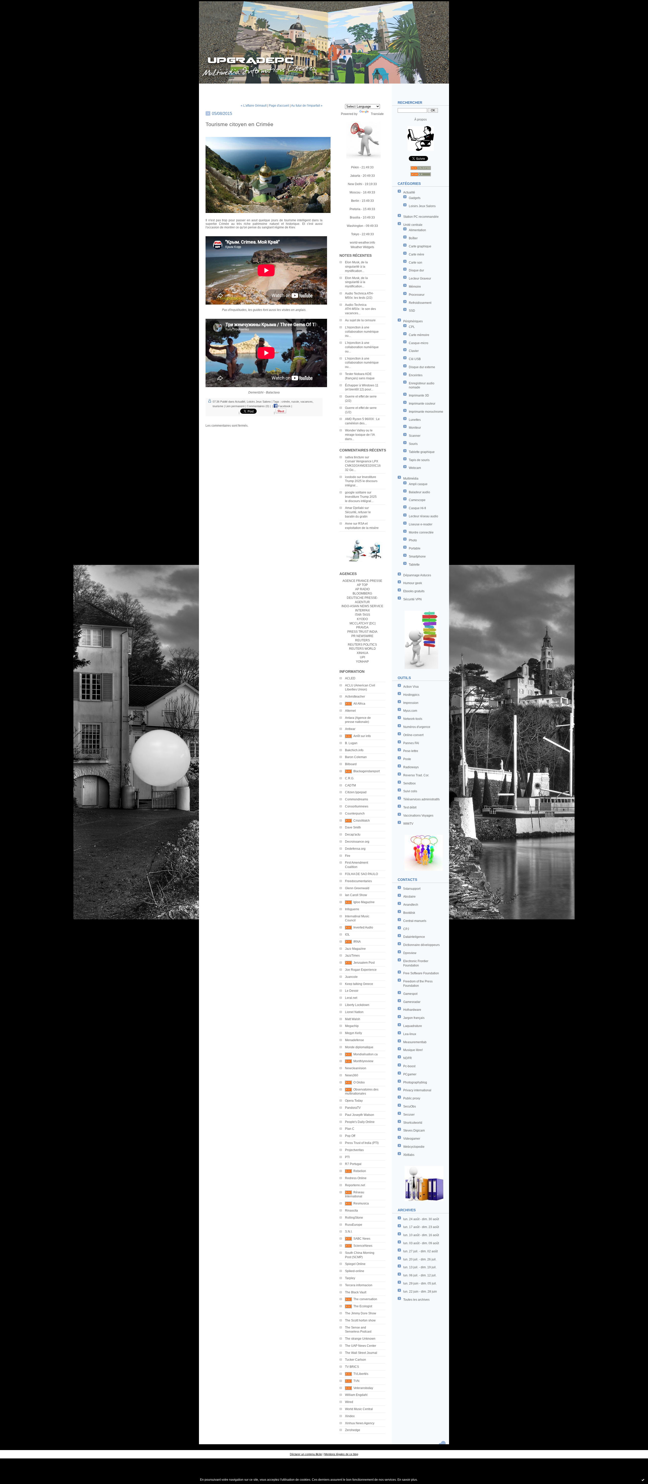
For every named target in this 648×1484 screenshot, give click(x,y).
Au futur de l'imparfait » (306, 105)
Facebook (284, 406)
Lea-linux (409, 1034)
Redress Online (356, 1178)
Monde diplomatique (359, 1047)
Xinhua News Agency (359, 1423)
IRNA (357, 941)
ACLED (350, 678)
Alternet (350, 711)
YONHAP (362, 661)
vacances (306, 401)
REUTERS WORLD (362, 648)
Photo (413, 540)
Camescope (417, 500)
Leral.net (351, 998)
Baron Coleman (356, 757)
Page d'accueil (279, 105)
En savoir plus (407, 1479)
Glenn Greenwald (357, 888)
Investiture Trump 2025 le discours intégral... (361, 481)
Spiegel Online (355, 1264)
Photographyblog (415, 1082)
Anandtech (410, 904)
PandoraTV (353, 1108)
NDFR (407, 1058)
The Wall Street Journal (361, 1353)
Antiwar (350, 729)
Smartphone (417, 556)
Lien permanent (235, 406)
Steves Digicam (414, 1130)
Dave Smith (353, 827)
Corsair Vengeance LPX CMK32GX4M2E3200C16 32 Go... (363, 466)
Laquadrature (412, 1026)
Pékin (355, 167)
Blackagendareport (366, 771)
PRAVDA (362, 627)
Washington (355, 226)
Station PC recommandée (421, 217)
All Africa (359, 703)
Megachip (352, 1026)
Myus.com (410, 711)
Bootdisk (409, 913)
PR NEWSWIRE (362, 636)
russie (295, 401)
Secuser (409, 1114)
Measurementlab (415, 1042)
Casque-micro (418, 343)
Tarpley (350, 1278)
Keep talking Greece (359, 984)
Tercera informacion (358, 1285)
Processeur (416, 294)
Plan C (349, 1129)
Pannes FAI (411, 743)
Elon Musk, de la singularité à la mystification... (356, 267)
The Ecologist (362, 1306)
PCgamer (409, 1074)
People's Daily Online (360, 1122)
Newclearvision (355, 1068)
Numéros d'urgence (416, 727)
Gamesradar (411, 1002)
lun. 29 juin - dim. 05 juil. (420, 1283)
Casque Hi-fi (417, 508)
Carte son (415, 262)
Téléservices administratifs (421, 799)
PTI (347, 1157)
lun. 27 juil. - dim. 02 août (420, 1251)
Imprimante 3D (419, 395)
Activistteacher (355, 696)
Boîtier (413, 238)
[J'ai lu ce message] (643, 1480)
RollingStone (354, 1217)
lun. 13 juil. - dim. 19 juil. (419, 1267)
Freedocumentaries (358, 881)
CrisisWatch (361, 820)
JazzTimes (352, 955)
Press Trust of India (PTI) (362, 1143)
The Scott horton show (360, 1320)
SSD (412, 310)
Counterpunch (355, 813)
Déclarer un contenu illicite (306, 1454)
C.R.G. (349, 778)
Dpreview (409, 953)
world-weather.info (362, 242)
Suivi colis (410, 791)
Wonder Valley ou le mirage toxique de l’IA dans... (360, 435)
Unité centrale (412, 225)
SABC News (361, 1238)
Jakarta (355, 175)
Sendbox (409, 783)
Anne (348, 523)
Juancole (351, 977)
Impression (410, 703)
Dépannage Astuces (417, 575)
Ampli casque (418, 484)
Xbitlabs (408, 1155)
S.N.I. (348, 1231)
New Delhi (355, 184)
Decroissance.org (357, 841)
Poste (407, 759)
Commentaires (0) (258, 406)
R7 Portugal (353, 1164)
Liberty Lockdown (357, 1005)
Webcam (415, 468)
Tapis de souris (419, 460)
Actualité (409, 192)
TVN (356, 1381)
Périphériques (413, 321)
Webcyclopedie (413, 1147)
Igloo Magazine (364, 902)
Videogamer (411, 1138)
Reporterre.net (355, 1185)
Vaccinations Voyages (418, 815)
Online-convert (413, 735)
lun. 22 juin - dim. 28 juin (420, 1291)
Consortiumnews (356, 806)
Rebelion (359, 1171)
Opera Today (354, 1100)
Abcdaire (409, 896)
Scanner (414, 436)
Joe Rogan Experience (361, 970)
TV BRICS (352, 1367)
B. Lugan (351, 743)
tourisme (218, 406)
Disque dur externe (422, 367)
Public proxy (411, 1098)
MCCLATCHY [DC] (362, 623)
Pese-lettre (410, 751)
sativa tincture (354, 457)
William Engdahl (356, 1395)
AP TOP (362, 585)
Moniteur (415, 427)
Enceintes (415, 375)
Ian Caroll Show (356, 895)
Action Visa (411, 686)
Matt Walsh (352, 1019)
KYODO (362, 619)
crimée (285, 401)
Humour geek (412, 583)
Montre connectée (421, 532)
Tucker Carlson (355, 1359)
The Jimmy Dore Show (360, 1313)
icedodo (350, 477)
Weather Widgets (362, 247)
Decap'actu (352, 834)
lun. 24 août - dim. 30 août (421, 1219)
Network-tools (412, 719)
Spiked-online (354, 1271)
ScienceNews (362, 1246)
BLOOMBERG (362, 593)
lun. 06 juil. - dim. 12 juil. (419, 1275)
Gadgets (414, 198)
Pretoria (355, 209)
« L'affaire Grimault (254, 105)
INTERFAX (362, 610)
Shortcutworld (412, 1122)
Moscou (355, 192)
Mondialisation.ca (365, 1054)
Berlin (355, 201)
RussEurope (353, 1224)
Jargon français (413, 1018)
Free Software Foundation (421, 973)
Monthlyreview (363, 1061)
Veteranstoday (363, 1388)
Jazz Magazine (355, 949)
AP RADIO (362, 589)
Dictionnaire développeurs (421, 945)
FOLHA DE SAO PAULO (361, 874)
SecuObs (409, 1106)
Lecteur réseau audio (423, 516)
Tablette (414, 564)
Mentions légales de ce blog (341, 1454)
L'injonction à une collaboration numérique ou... (362, 332)
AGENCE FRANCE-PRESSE (362, 581)
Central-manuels (414, 921)
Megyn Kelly (353, 1033)
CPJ (406, 929)
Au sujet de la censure (360, 320)
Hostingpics (411, 695)
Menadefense (354, 1040)
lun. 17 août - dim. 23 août (421, 1227)
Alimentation (417, 230)
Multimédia (410, 478)
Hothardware (412, 1010)
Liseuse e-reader (420, 524)
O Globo (359, 1082)
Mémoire (415, 286)
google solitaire (355, 492)
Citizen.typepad (356, 792)
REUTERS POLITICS (362, 644)
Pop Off (350, 1136)
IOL (347, 934)
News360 (351, 1075)
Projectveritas (354, 1150)
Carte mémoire (419, 335)
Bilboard (351, 764)
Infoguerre (352, 909)
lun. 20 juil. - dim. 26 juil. (419, 1259)
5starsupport (411, 889)
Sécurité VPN (412, 599)
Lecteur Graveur (420, 278)
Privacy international (417, 1090)
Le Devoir (351, 991)
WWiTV (408, 823)
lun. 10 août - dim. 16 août (421, 1235)
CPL (412, 327)
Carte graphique (420, 246)
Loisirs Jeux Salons (422, 206)
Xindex (350, 1416)
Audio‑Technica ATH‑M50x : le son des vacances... (360, 309)
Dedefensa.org (355, 848)
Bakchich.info (354, 750)
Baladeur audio (419, 492)
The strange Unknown (360, 1338)
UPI (362, 657)
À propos (420, 119)
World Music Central (359, 1409)
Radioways (411, 767)
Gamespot (410, 994)
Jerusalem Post (364, 962)
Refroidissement (420, 303)
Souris (413, 444)
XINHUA (362, 653)
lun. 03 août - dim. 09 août (421, 1243)
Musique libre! (413, 1050)
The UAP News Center (360, 1346)
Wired (349, 1402)
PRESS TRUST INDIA (362, 632)
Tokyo (355, 234)
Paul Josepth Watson (359, 1115)
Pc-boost (409, 1066)
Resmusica (361, 1203)
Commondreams (356, 799)
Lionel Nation (354, 1012)
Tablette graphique (422, 452)
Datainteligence (414, 937)
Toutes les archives (416, 1299)
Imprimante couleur (422, 403)
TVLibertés (360, 1374)
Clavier (414, 351)
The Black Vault (355, 1292)
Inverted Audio (363, 927)
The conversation (365, 1299)
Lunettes (415, 420)
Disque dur (416, 270)
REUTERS (362, 640)
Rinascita (351, 1210)
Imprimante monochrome (426, 411)
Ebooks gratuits (413, 591)
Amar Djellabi (354, 508)
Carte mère (416, 254)
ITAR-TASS (362, 615)
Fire (347, 856)
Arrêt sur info (362, 736)
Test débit (409, 807)
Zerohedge (352, 1430)
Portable (414, 548)
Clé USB (415, 359)
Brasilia (355, 217)
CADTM (350, 785)
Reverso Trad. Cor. (416, 775)
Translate (377, 114)
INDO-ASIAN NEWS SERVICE (362, 606)
